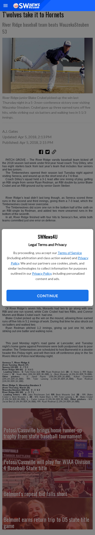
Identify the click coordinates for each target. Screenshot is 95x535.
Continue (47, 295)
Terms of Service (70, 253)
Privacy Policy (41, 273)
